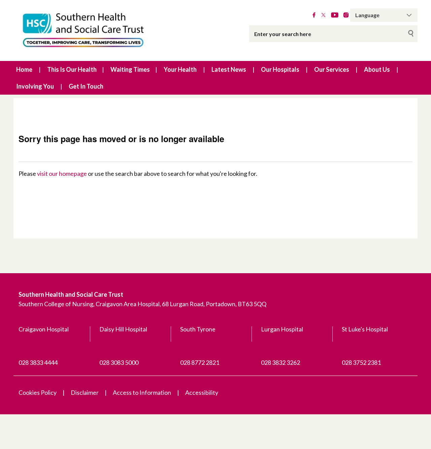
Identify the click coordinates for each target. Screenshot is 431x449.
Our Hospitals (280, 69)
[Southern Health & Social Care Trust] (97, 30)
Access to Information (142, 392)
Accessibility (201, 392)
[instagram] (346, 15)
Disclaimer (85, 392)
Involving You (35, 86)
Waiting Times (130, 69)
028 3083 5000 (118, 362)
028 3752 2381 (361, 362)
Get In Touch (86, 86)
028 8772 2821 (199, 362)
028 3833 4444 (38, 362)
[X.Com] (323, 15)
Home (24, 69)
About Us (377, 69)
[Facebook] (314, 15)
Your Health (180, 69)
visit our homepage (62, 173)
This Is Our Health (72, 69)
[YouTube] (335, 15)
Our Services (331, 69)
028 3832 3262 (280, 362)
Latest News (228, 69)
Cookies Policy (38, 392)
